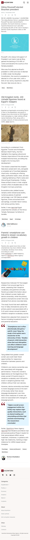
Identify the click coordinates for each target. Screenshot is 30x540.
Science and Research (15, 449)
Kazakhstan (4, 484)
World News (10, 87)
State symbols (5, 513)
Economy (3, 491)
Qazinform (11, 255)
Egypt (11, 219)
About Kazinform (5, 510)
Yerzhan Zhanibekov (13, 456)
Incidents (3, 501)
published (8, 253)
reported (14, 207)
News (3, 87)
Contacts (3, 529)
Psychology (5, 449)
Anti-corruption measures (8, 517)
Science (24, 449)
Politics (3, 488)
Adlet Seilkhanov (12, 224)
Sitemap (3, 526)
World (3, 498)
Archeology (18, 219)
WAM (8, 122)
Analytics (3, 494)
